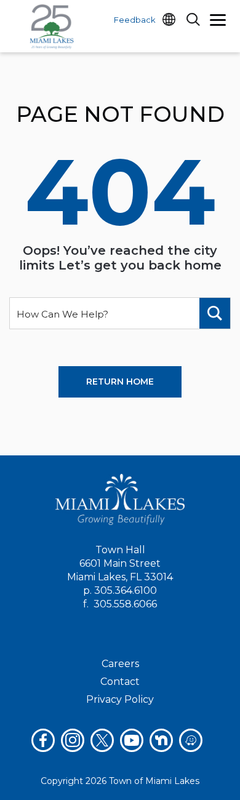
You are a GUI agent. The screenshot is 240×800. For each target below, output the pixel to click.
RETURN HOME (120, 381)
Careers (120, 664)
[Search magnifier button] (214, 313)
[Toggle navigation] (218, 21)
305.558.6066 (125, 604)
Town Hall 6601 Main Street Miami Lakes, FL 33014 (120, 563)
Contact (120, 681)
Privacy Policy (120, 699)
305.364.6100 (125, 590)
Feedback (135, 20)
